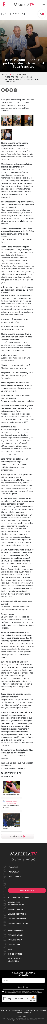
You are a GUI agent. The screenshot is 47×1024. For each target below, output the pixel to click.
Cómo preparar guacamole (11, 794)
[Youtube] (28, 859)
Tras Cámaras (19, 75)
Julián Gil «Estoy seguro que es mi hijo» (11, 806)
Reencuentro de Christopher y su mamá (11, 827)
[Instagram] (19, 859)
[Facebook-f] (14, 859)
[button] (44, 4)
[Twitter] (33, 859)
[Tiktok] (23, 859)
